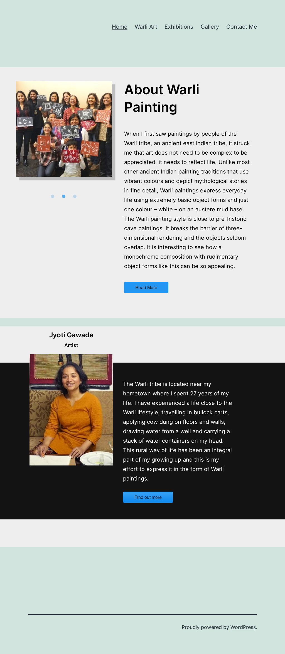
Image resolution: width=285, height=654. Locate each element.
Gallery (210, 26)
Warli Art (146, 26)
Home (119, 26)
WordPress (243, 627)
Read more (146, 287)
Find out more (148, 497)
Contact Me (241, 26)
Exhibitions (178, 26)
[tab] (52, 196)
